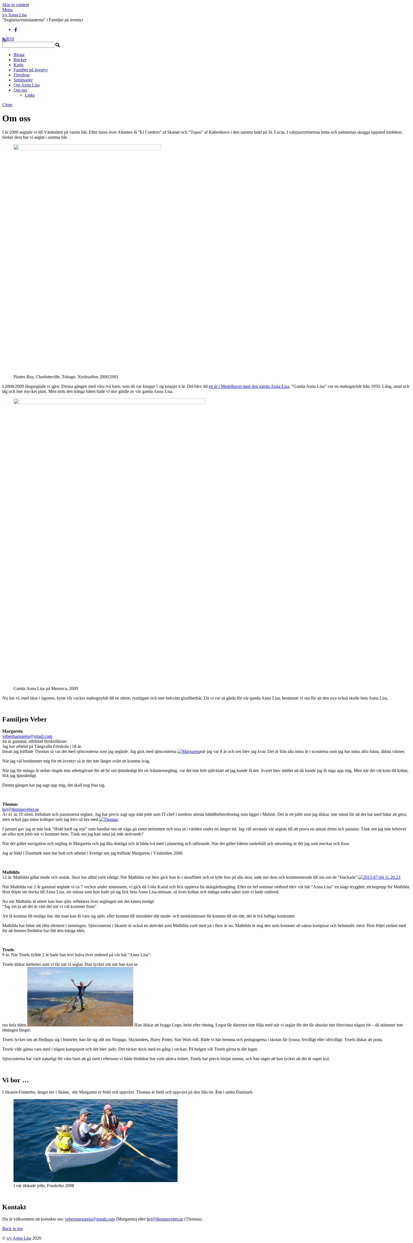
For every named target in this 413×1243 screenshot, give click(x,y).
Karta (18, 64)
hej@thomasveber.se (20, 809)
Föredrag (21, 74)
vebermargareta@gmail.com (27, 736)
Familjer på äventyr (30, 69)
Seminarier (23, 80)
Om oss (20, 90)
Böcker (19, 59)
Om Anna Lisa (26, 85)
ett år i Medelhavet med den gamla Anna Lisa (249, 386)
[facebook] (15, 29)
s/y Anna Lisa (19, 1238)
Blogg (18, 54)
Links (30, 95)
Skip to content (15, 4)
